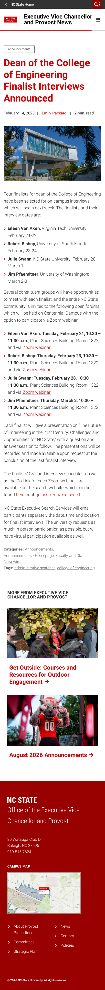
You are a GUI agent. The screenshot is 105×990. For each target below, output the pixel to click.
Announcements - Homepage (29, 555)
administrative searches (34, 568)
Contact (67, 936)
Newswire (12, 561)
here (20, 494)
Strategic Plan (26, 951)
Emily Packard (54, 113)
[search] (97, 4)
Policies (67, 945)
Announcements (39, 549)
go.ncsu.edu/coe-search (59, 494)
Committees (24, 942)
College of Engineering (76, 568)
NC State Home (22, 4)
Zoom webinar (37, 347)
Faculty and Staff (70, 555)
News (65, 926)
